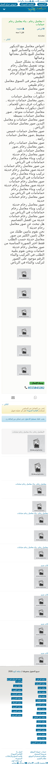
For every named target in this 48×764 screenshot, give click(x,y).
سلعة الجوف (41, 730)
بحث (36, 1)
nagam (19, 29)
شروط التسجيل (40, 754)
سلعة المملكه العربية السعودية (14, 681)
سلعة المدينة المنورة (38, 743)
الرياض (40, 29)
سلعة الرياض (40, 679)
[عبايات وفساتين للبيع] (41, 642)
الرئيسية (43, 1)
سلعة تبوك (41, 738)
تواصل (19, 1)
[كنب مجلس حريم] (41, 612)
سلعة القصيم (41, 705)
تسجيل (27, 1)
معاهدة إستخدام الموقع (37, 756)
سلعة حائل (41, 709)
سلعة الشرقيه (40, 684)
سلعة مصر (17, 686)
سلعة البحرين (16, 698)
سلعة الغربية (17, 707)
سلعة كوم (17, 671)
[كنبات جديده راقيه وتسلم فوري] (41, 660)
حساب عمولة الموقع (38, 752)
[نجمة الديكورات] (41, 583)
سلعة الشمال (16, 703)
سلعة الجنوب (16, 711)
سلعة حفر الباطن (39, 717)
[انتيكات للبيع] (41, 631)
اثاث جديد (44, 565)
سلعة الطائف (40, 701)
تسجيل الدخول (30, 419)
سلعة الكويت (16, 690)
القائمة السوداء (27, 4)
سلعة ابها (42, 696)
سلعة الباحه (41, 713)
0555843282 (36, 387)
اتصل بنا (19, 752)
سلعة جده (42, 688)
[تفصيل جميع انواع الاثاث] (41, 572)
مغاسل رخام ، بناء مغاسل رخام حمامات (27, 432)
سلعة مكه (41, 692)
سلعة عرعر (41, 734)
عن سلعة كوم (17, 761)
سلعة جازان (41, 722)
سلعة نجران (41, 726)
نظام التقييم (41, 758)
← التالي (7, 39)
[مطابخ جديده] (41, 601)
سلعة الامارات (16, 694)
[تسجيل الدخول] (33, 1)
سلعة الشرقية (16, 715)
